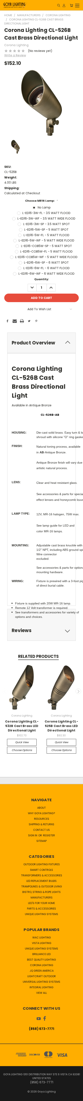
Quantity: (41, 279)
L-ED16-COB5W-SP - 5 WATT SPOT (46, 246)
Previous (5, 691)
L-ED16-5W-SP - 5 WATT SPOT (46, 229)
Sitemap (41, 841)
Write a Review (15, 55)
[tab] (41, 343)
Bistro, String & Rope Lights (41, 892)
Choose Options (22, 750)
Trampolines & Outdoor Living (41, 886)
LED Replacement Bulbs (41, 881)
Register (49, 835)
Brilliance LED (41, 954)
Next (78, 691)
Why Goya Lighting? (41, 813)
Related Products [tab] (38, 656)
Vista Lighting (41, 943)
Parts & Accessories (41, 908)
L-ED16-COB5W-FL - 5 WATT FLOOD (46, 251)
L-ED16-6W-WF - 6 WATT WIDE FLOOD (46, 273)
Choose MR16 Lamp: (41, 201)
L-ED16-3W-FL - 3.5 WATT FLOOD (46, 213)
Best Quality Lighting (41, 959)
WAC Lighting (41, 937)
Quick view (22, 742)
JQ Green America (42, 970)
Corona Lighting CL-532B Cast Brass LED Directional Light (22, 726)
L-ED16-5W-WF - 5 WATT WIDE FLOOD (46, 240)
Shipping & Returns (41, 824)
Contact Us (41, 830)
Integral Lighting (41, 987)
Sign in (33, 835)
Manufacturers (42, 897)
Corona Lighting (41, 965)
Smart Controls (41, 870)
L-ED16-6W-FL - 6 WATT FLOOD (46, 268)
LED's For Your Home (41, 903)
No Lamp (44, 207)
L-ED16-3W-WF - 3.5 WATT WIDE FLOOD (46, 218)
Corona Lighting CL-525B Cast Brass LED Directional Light (61, 726)
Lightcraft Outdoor (41, 976)
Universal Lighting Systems (41, 982)
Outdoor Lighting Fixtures (41, 864)
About (41, 808)
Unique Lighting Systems (41, 914)
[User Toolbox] (64, 5)
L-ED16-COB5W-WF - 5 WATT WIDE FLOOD (46, 257)
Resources (41, 819)
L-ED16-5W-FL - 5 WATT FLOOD (46, 235)
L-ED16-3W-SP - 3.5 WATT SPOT (46, 224)
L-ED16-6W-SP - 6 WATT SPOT (46, 262)
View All (41, 993)
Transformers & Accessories (41, 875)
